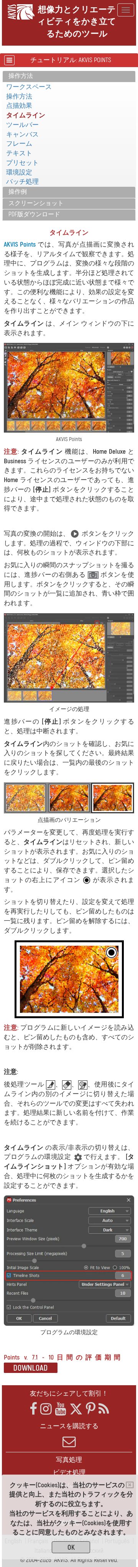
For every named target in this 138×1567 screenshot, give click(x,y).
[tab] (69, 76)
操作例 (17, 192)
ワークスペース (29, 87)
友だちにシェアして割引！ (69, 1393)
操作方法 (20, 76)
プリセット (22, 163)
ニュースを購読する (69, 1426)
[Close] (130, 1485)
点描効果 (19, 106)
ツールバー (22, 125)
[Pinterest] (90, 1409)
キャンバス (22, 134)
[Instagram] (46, 1409)
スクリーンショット (36, 203)
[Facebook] (33, 1409)
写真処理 (69, 1460)
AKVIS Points (20, 244)
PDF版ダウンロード (34, 214)
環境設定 (19, 172)
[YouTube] (60, 1409)
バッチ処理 (22, 182)
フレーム (19, 144)
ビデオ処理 (69, 1472)
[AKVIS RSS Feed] (104, 1409)
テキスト (19, 153)
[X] (76, 1409)
